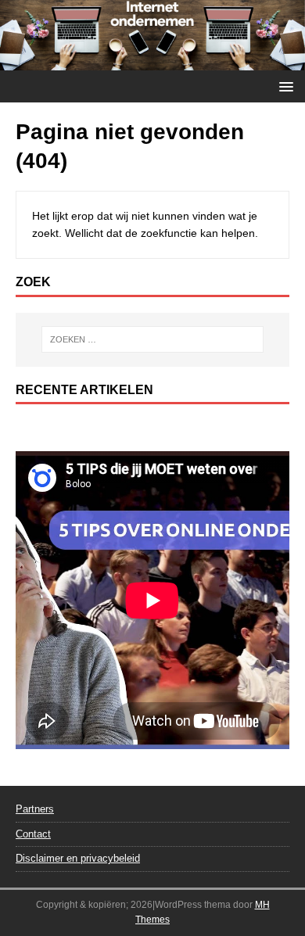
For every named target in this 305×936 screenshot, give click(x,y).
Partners (35, 809)
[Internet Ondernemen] (152, 62)
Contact (33, 834)
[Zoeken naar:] (153, 339)
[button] (283, 85)
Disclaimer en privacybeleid (78, 858)
